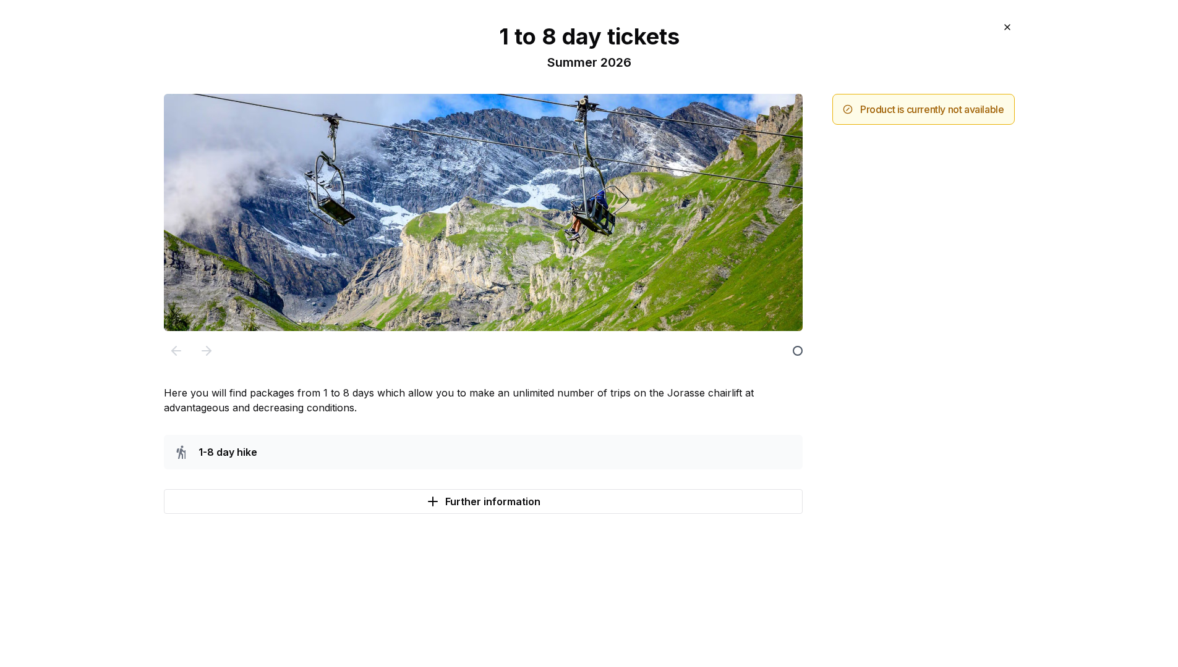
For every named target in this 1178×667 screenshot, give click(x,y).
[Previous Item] (176, 350)
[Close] (1007, 27)
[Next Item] (206, 350)
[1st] (798, 351)
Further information (492, 501)
